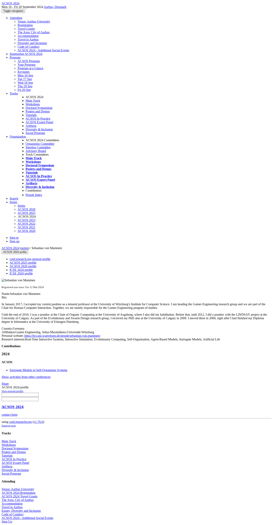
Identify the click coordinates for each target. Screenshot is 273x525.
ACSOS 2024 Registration (18, 492)
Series (21, 205)
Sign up (14, 241)
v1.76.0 (38, 422)
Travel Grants (26, 28)
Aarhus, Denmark (55, 7)
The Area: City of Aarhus (34, 32)
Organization (18, 136)
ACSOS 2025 (26, 213)
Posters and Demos (38, 111)
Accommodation (28, 36)
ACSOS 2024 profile (15, 252)
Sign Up (7, 521)
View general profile (12, 391)
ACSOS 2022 (26, 223)
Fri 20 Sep (24, 89)
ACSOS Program (29, 61)
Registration (25, 25)
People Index (34, 195)
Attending (16, 18)
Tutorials (31, 115)
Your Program (26, 64)
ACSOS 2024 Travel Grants (19, 496)
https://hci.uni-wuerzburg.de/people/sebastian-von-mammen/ (62, 335)
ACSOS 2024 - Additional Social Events (43, 50)
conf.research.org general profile (30, 259)
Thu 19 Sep (25, 86)
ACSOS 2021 (26, 227)
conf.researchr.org (20, 422)
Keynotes (24, 72)
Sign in (14, 237)
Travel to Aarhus (28, 39)
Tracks (14, 93)
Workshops (33, 104)
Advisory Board (36, 151)
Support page (9, 425)
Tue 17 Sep (25, 79)
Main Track (33, 100)
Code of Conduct (28, 46)
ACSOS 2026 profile (23, 266)
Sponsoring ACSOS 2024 (26, 54)
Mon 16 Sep (25, 75)
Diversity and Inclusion (32, 43)
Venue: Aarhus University (34, 21)
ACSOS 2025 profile (23, 262)
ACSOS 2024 (10, 248)
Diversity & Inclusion (39, 129)
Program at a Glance (30, 68)
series (24, 248)
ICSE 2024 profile (21, 269)
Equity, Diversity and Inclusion (21, 510)
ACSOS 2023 (26, 220)
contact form (9, 414)
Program (15, 57)
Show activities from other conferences (26, 377)
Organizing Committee (40, 143)
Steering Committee (38, 147)
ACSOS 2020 (26, 231)
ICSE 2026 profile (21, 273)
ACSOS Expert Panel (39, 122)
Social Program (35, 133)
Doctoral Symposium (39, 107)
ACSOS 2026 (26, 209)
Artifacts (31, 125)
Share (5, 383)
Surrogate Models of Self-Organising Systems (38, 370)
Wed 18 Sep (25, 82)
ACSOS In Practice (38, 118)
